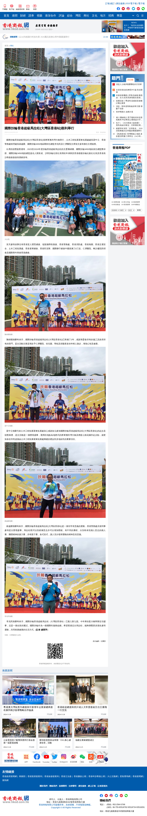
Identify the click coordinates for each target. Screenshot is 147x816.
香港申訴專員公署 (96, 776)
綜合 (70, 15)
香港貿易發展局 (35, 776)
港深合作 (50, 15)
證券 (31, 15)
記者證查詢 (102, 786)
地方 (103, 15)
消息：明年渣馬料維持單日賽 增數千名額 (129, 107)
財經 (23, 15)
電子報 (141, 3)
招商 (111, 15)
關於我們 (44, 786)
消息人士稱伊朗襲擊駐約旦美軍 (129, 84)
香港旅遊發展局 (51, 776)
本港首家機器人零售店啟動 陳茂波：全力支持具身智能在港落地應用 (129, 96)
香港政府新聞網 (9, 776)
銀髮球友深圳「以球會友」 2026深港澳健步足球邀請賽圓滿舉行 (129, 129)
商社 (86, 15)
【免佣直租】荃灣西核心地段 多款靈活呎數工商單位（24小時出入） (129, 135)
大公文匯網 (112, 776)
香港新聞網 (138, 776)
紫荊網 (5, 780)
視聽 (39, 15)
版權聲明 (63, 786)
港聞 (14, 15)
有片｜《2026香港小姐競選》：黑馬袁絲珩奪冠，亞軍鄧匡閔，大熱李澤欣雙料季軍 (129, 124)
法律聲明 (72, 786)
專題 (119, 15)
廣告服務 (120, 3)
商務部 (22, 776)
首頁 (6, 15)
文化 (94, 15)
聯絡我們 (53, 786)
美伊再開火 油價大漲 (124, 112)
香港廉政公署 (80, 776)
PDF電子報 (131, 3)
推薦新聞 (7, 670)
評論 (61, 15)
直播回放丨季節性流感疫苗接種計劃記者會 (129, 102)
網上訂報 (92, 786)
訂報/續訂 (110, 3)
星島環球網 (125, 776)
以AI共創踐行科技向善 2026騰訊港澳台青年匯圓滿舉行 (63, 37)
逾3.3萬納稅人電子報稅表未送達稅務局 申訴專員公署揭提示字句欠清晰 (129, 118)
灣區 (78, 15)
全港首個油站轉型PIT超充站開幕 (129, 91)
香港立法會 (66, 776)
